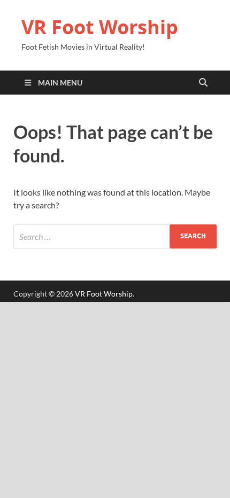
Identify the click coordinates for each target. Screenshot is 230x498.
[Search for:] (115, 236)
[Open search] (203, 83)
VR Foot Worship (99, 27)
